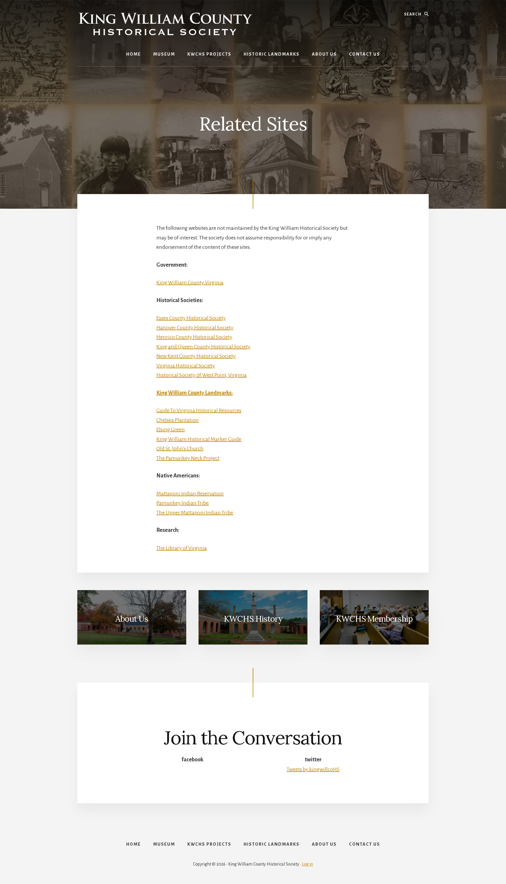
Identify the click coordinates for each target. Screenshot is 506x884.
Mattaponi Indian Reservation (190, 493)
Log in (307, 864)
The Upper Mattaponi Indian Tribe (194, 512)
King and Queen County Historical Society (203, 347)
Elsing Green (170, 429)
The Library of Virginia (181, 548)
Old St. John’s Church (180, 448)
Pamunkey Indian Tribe (182, 503)
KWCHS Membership (374, 619)
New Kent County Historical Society (196, 356)
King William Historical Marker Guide (198, 439)
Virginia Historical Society (185, 366)
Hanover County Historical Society (194, 327)
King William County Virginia (189, 282)
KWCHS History (253, 619)
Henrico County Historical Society (194, 337)
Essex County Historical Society (191, 318)
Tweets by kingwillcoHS (313, 769)
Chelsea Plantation (177, 420)
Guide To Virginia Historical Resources (198, 410)
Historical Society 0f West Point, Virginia (201, 375)
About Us (131, 619)
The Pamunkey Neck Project (187, 458)
